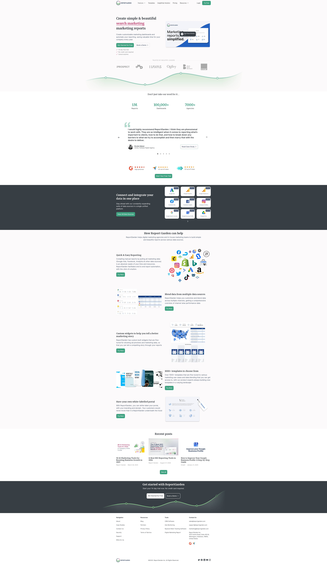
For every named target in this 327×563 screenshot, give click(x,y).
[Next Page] (188, 221)
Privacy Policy (145, 529)
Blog (142, 521)
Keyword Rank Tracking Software (175, 529)
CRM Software (169, 521)
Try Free (206, 3)
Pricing (175, 3)
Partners (143, 525)
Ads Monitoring (170, 525)
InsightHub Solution (163, 3)
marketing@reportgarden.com (199, 529)
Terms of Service (146, 532)
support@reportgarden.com (198, 525)
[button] (141, 3)
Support (119, 536)
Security (119, 532)
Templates (151, 3)
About (118, 521)
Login (198, 3)
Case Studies (120, 525)
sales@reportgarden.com (197, 521)
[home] (123, 3)
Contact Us (120, 529)
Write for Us (120, 540)
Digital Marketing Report (173, 532)
